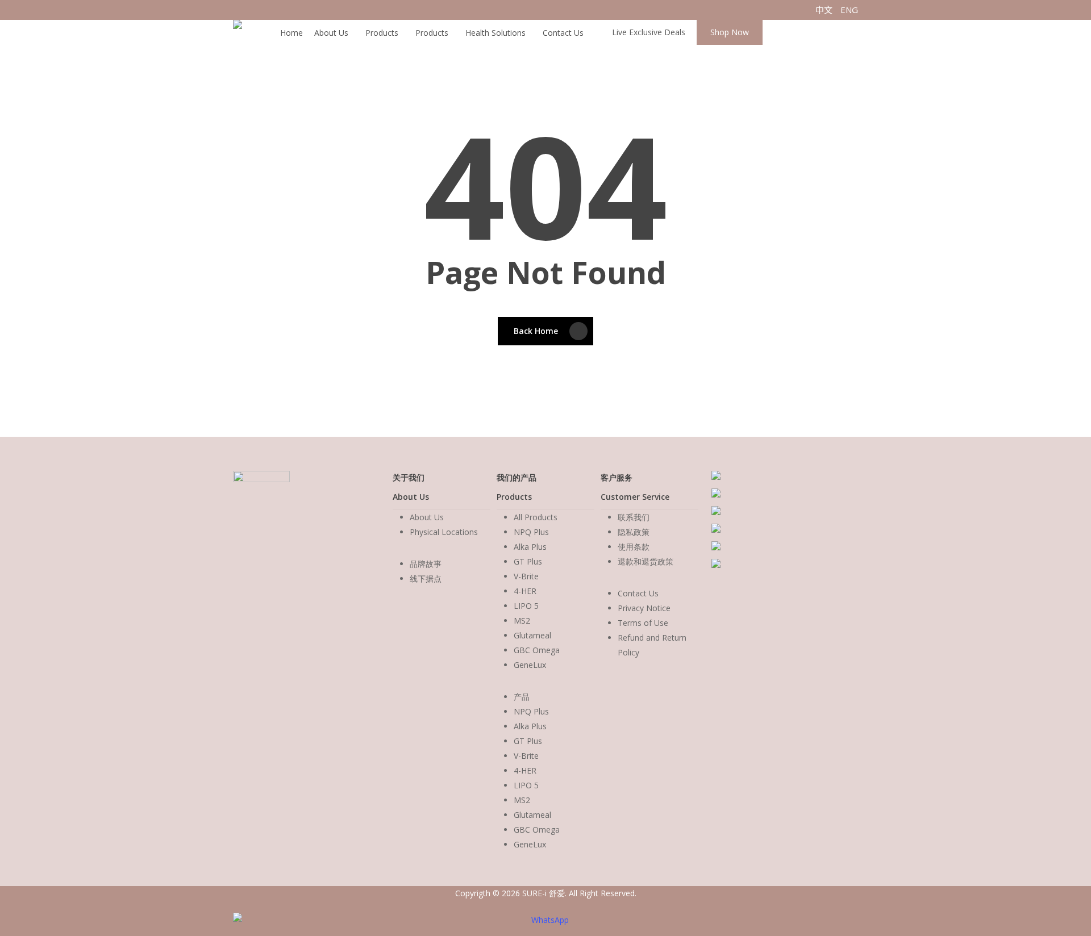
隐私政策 (633, 531)
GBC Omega (537, 650)
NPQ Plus (531, 531)
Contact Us (638, 593)
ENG (849, 9)
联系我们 (633, 517)
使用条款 (633, 546)
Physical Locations (444, 531)
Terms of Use (643, 622)
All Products (535, 517)
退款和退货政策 (645, 561)
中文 (823, 9)
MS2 (522, 620)
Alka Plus (530, 546)
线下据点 (426, 578)
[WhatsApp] (545, 920)
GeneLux (530, 664)
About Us (427, 517)
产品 (522, 696)
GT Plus (528, 561)
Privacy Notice (644, 608)
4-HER (525, 591)
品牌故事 (426, 563)
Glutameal (532, 635)
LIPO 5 (526, 605)
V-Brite (526, 576)
